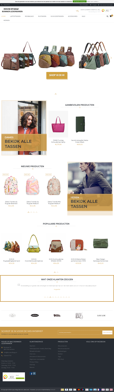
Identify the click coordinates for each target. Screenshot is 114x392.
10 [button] (69, 296)
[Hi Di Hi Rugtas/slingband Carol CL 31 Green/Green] (11, 243)
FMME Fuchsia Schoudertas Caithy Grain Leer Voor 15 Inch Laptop (58, 141)
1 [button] (48, 93)
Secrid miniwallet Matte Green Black (79, 141)
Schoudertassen (57, 16)
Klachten (32, 346)
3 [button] (53, 93)
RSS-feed (61, 359)
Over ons (32, 354)
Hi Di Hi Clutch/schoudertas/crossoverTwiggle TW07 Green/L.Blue (34, 260)
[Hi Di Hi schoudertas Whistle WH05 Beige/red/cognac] (56, 243)
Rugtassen (42, 16)
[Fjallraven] (57, 316)
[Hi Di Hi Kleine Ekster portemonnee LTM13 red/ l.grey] (78, 243)
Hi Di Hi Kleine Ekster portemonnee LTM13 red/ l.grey (78, 260)
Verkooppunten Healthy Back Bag (40, 348)
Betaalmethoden (35, 351)
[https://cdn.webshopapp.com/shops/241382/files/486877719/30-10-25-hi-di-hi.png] (57, 56)
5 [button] (58, 93)
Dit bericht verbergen (80, 1)
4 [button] (56, 93)
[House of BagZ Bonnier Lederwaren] (12, 10)
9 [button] (66, 296)
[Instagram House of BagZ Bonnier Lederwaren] (34, 373)
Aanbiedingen (62, 351)
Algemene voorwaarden (37, 359)
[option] (57, 56)
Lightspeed (38, 389)
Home (3, 16)
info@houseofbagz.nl (10, 352)
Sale (83, 16)
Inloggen (94, 5)
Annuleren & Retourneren (38, 356)
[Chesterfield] (12, 316)
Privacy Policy (34, 362)
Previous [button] (3, 58)
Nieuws (32, 367)
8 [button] (66, 93)
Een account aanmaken (106, 5)
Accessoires (72, 16)
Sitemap (32, 364)
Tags (59, 356)
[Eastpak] (35, 316)
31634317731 (7, 5)
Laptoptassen (15, 16)
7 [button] (64, 93)
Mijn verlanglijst (84, 5)
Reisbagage (29, 16)
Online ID (52, 389)
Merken (7, 20)
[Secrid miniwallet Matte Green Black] (80, 124)
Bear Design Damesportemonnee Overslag (100, 260)
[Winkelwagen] (110, 16)
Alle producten (62, 346)
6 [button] (61, 93)
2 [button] (50, 93)
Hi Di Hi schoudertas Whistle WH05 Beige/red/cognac (56, 260)
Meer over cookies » (93, 1)
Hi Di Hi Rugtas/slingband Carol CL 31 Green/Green (11, 260)
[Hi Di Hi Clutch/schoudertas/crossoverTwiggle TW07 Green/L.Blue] (34, 243)
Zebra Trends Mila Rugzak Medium (54, 202)
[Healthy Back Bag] (79, 316)
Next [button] (111, 58)
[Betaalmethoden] (62, 389)
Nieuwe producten (64, 348)
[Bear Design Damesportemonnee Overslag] (100, 243)
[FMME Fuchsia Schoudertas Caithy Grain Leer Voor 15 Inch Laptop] (58, 124)
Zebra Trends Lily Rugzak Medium (33, 202)
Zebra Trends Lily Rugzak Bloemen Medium (11, 202)
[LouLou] (101, 316)
